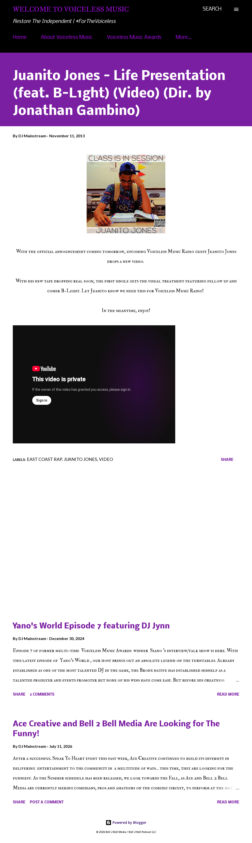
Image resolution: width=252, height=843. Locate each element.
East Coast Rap (44, 459)
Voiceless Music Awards (134, 37)
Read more (228, 695)
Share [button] (227, 460)
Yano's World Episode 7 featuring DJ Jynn (91, 626)
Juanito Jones (80, 459)
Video (106, 459)
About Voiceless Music (67, 37)
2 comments (42, 695)
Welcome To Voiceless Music (71, 9)
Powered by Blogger (128, 822)
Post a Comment (46, 802)
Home (20, 37)
